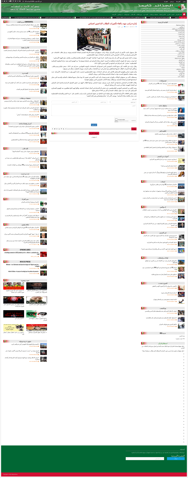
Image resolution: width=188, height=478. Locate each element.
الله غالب (133, 14)
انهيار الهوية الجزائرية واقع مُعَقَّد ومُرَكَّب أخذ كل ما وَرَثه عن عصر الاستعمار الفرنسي (160, 173)
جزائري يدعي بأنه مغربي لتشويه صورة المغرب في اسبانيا (15, 291)
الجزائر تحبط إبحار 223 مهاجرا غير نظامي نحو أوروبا (163, 184)
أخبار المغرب (181, 34)
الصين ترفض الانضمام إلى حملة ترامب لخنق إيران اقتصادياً (23, 126)
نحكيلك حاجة (181, 76)
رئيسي (184, 1)
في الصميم (182, 60)
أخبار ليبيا (182, 38)
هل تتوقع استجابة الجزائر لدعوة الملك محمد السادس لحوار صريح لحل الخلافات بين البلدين (163, 347)
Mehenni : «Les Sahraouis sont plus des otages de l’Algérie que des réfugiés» (23, 265)
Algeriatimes (14, 474)
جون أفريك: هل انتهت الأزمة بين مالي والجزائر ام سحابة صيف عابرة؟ (158, 249)
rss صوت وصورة (180, 338)
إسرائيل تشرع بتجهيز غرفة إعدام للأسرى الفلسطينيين (24, 139)
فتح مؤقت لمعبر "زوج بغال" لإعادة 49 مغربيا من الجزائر (162, 83)
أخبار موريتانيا (181, 40)
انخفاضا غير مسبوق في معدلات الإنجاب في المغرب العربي (161, 96)
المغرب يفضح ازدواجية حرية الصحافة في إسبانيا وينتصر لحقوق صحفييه (23, 209)
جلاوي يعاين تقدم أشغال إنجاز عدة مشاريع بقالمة (163, 274)
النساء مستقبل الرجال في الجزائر (29, 202)
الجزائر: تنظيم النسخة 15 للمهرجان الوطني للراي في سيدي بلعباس (21, 227)
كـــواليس (119, 14)
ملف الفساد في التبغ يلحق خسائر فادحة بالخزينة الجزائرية (161, 242)
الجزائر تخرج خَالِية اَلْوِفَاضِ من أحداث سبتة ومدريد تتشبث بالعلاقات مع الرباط (158, 17)
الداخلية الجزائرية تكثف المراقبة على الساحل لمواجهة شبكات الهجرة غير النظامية (22, 108)
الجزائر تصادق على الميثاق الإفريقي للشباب (27, 89)
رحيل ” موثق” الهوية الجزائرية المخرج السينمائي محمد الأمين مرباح (21, 234)
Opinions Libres (180, 25)
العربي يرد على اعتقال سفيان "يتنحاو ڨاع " (14, 333)
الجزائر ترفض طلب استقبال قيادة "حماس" (27, 114)
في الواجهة (182, 62)
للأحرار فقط (162, 14)
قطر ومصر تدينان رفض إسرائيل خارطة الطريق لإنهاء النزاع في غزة (54, 17)
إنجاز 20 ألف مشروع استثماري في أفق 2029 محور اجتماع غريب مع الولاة (160, 268)
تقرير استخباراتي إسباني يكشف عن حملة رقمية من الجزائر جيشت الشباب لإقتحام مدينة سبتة (160, 198)
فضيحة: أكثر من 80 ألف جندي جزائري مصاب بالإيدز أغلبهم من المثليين (23, 32)
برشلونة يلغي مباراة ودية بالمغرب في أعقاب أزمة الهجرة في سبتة (21, 82)
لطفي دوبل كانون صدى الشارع (37, 304)
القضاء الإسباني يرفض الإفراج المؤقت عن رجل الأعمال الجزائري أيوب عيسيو (160, 224)
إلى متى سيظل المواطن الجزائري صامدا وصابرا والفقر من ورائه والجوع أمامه (23, 25)
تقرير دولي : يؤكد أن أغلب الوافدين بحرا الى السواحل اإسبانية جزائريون (161, 122)
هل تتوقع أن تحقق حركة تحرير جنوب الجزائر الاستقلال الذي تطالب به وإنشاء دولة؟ (162, 351)
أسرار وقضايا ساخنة (179, 41)
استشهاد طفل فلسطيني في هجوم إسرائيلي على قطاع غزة (161, 317)
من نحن (172, 1)
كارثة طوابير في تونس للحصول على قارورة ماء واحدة (14, 305)
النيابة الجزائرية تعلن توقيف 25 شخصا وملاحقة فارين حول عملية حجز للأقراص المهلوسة (22, 177)
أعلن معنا (178, 1)
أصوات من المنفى (180, 43)
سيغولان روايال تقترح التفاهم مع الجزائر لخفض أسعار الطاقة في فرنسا (160, 148)
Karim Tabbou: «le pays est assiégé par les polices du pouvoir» (23, 271)
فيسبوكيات (126, 14)
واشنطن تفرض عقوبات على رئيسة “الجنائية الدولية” (25, 151)
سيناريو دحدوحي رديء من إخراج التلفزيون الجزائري (163, 159)
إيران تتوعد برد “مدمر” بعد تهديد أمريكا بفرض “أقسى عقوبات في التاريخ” (23, 351)
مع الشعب (182, 73)
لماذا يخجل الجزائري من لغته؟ (168, 166)
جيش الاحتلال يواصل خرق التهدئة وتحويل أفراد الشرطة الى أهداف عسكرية (22, 17)
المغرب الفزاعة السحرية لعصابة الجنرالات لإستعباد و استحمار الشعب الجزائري (87, 17)
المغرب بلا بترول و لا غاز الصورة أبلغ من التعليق (164, 286)
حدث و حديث (181, 54)
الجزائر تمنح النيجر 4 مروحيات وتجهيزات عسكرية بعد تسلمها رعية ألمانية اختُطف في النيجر (160, 192)
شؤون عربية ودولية (180, 58)
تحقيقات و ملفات (153, 14)
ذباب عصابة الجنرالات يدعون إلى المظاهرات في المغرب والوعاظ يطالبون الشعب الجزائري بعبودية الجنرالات (22, 64)
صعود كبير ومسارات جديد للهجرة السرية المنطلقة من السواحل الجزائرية (160, 217)
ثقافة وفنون (181, 52)
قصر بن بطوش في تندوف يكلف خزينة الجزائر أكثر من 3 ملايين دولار (21, 183)
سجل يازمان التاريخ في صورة (168, 293)
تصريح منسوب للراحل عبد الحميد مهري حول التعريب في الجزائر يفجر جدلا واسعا (160, 236)
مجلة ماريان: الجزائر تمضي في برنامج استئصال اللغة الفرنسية (160, 90)
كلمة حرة (145, 14)
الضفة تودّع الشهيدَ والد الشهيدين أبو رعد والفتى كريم (25, 344)
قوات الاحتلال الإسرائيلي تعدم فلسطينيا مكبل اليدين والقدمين (160, 311)
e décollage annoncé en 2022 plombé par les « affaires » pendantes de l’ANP (22, 253)
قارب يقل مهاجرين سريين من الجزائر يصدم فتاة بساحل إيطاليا (160, 115)
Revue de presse (180, 30)
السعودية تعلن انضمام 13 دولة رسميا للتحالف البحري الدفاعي (23, 76)
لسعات (183, 67)
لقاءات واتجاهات (180, 69)
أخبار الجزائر (179, 14)
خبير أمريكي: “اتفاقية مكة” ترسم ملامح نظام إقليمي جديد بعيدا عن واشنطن (22, 158)
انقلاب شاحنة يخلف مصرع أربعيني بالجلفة (165, 134)
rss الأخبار (182, 336)
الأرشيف (114, 14)
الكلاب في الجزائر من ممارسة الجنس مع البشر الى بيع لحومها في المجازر (23, 58)
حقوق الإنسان (181, 56)
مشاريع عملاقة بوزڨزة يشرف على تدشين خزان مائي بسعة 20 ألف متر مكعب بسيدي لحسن (160, 141)
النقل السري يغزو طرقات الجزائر (167, 324)
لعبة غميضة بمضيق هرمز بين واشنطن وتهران (164, 299)
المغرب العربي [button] (170, 14)
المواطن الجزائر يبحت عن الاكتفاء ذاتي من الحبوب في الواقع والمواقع (161, 261)
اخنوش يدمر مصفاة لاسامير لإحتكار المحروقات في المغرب (37, 291)
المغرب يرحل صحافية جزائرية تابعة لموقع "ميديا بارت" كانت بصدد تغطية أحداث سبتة (122, 17)
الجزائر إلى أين (19, 318)
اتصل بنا (166, 1)
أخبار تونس (182, 36)
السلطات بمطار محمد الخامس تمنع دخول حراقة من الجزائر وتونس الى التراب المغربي (22, 101)
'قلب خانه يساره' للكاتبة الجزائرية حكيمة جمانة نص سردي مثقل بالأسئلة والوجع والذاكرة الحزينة (23, 241)
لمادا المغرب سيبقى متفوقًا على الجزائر (38, 319)
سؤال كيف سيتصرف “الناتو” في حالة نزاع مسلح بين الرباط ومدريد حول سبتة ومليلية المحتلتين (22, 216)
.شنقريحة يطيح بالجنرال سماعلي (37, 332)
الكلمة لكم (182, 47)
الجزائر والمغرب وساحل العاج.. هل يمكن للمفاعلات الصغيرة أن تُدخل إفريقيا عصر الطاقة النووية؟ (22, 190)
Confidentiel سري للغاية (178, 29)
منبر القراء (120, 26)
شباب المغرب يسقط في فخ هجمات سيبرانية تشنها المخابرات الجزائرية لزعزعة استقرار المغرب (23, 39)
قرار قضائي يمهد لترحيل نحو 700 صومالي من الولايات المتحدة (22, 165)
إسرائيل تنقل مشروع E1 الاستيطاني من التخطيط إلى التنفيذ (23, 133)
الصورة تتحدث (181, 45)
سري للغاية (139, 14)
